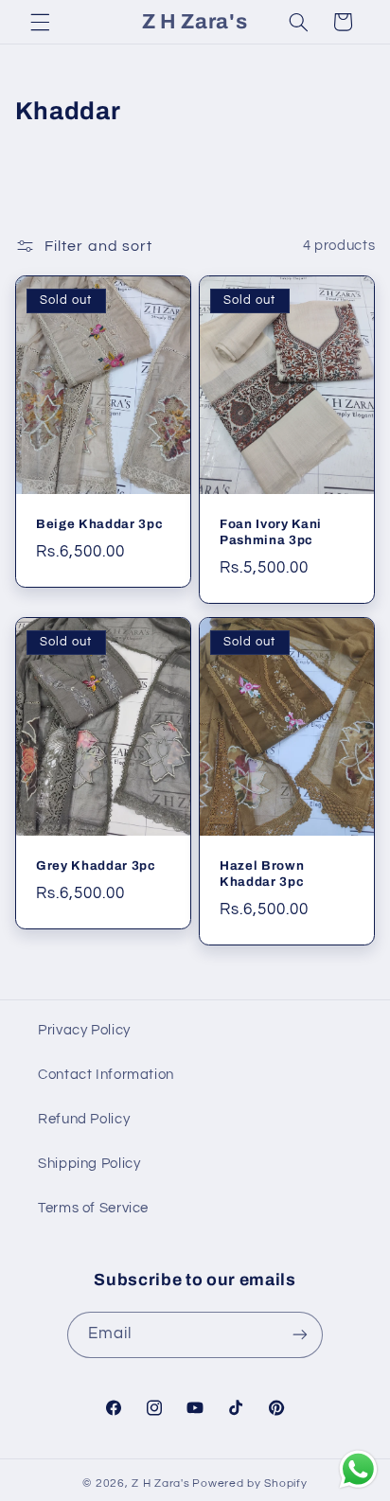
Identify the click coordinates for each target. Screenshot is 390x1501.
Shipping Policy (89, 1164)
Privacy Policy (84, 1030)
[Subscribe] (300, 1335)
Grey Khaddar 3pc (96, 865)
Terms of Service (93, 1208)
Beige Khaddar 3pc (99, 524)
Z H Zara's (160, 1483)
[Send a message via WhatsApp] (358, 1469)
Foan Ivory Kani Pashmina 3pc (271, 532)
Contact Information (106, 1075)
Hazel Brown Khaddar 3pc (262, 873)
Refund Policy (84, 1119)
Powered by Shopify (249, 1483)
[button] (40, 22)
